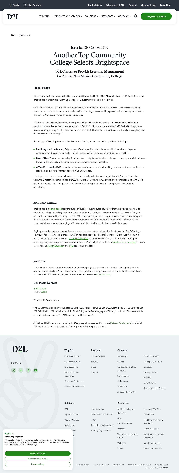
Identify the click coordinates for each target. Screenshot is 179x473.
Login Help (165, 5)
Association (69, 425)
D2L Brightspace (98, 356)
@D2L (44, 292)
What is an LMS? (151, 429)
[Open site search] (135, 16)
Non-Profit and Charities (101, 415)
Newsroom (122, 387)
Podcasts (121, 429)
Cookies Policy (161, 464)
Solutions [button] (90, 16)
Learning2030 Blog (152, 409)
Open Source (149, 383)
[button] (9, 433)
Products (95, 350)
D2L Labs (148, 367)
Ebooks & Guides (124, 423)
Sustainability (123, 376)
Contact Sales (95, 5)
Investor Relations (151, 356)
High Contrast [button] (34, 5)
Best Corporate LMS (153, 448)
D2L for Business (71, 420)
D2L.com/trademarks (120, 323)
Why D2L (69, 350)
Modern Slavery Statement (156, 468)
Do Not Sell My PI (101, 464)
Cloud (93, 367)
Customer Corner (72, 356)
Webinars (121, 443)
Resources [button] (107, 16)
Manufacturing (97, 409)
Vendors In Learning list (124, 242)
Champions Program (153, 362)
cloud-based (55, 209)
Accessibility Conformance (139, 464)
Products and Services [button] (67, 16)
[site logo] (13, 16)
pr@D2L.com (39, 288)
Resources (122, 403)
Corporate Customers (73, 381)
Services (94, 362)
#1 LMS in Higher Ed (78, 238)
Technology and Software (102, 425)
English (16, 5)
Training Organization (100, 430)
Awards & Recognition (127, 392)
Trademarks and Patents (154, 388)
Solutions (69, 403)
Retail (93, 420)
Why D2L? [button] (44, 16)
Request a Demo (156, 16)
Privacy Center (150, 372)
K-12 (71, 246)
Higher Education (55, 246)
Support (133, 5)
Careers (120, 362)
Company (122, 350)
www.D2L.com (103, 275)
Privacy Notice (83, 464)
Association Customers (74, 387)
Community (147, 5)
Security (147, 378)
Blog (119, 418)
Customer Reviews (72, 362)
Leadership (122, 356)
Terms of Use (118, 464)
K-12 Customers (71, 367)
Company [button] (123, 16)
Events (120, 448)
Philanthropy (123, 381)
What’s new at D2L (115, 5)
